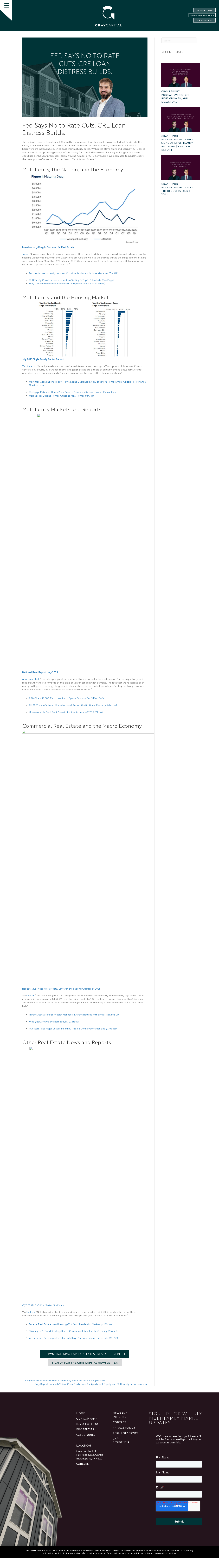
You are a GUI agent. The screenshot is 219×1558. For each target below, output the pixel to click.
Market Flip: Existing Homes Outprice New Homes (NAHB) (61, 395)
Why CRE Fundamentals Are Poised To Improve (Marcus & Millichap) (67, 283)
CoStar (30, 995)
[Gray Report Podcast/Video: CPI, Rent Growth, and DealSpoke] (180, 75)
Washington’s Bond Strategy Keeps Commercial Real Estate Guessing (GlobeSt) (74, 1330)
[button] (6, 6)
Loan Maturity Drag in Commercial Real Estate (48, 247)
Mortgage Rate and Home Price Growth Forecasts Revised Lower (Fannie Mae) (73, 392)
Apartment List (30, 678)
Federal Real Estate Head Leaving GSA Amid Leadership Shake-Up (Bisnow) (71, 1324)
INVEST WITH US (87, 1423)
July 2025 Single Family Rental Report (43, 359)
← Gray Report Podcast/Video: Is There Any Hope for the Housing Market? (63, 1380)
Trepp (25, 253)
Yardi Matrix (28, 366)
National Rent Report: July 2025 (40, 672)
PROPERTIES (85, 1429)
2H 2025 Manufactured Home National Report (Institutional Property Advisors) (73, 705)
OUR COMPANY (86, 1418)
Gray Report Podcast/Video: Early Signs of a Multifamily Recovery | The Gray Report (177, 142)
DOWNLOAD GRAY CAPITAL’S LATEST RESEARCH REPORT (84, 1354)
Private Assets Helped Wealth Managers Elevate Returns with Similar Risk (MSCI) (74, 1014)
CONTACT (119, 1422)
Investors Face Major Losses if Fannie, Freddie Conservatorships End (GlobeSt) (73, 1028)
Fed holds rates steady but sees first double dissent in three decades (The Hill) (73, 273)
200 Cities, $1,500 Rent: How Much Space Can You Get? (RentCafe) (67, 698)
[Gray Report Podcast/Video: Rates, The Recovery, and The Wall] (180, 167)
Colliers (30, 1311)
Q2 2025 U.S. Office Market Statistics (43, 1305)
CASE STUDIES (85, 1434)
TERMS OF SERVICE (125, 1433)
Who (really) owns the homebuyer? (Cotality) (54, 1021)
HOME (80, 1413)
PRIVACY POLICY (124, 1427)
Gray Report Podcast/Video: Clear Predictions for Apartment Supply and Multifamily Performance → (91, 1383)
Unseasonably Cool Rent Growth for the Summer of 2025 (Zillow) (66, 712)
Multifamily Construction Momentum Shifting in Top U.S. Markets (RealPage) (71, 279)
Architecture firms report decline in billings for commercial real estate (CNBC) (73, 1337)
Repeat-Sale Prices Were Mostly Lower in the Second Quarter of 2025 (61, 988)
